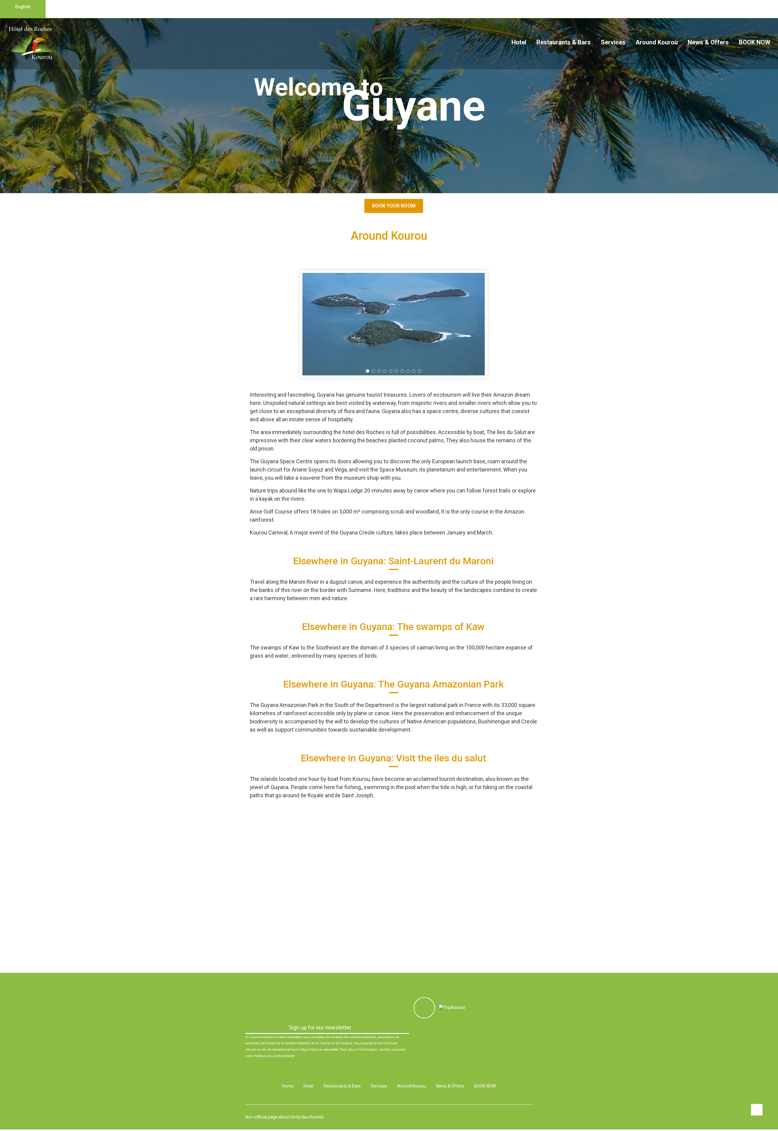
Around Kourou (656, 42)
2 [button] (392, 183)
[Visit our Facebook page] (424, 1007)
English (23, 6)
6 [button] (396, 371)
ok (403, 1028)
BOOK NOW (754, 42)
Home (288, 1086)
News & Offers (708, 42)
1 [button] (385, 183)
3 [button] (379, 371)
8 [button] (408, 371)
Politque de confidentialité (274, 1056)
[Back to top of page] (757, 1110)
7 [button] (402, 371)
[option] (393, 324)
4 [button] (385, 371)
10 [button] (419, 371)
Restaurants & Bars (563, 42)
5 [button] (390, 371)
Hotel (518, 42)
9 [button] (413, 371)
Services (613, 42)
